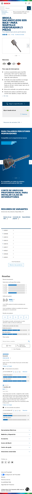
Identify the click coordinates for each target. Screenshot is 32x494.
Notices (3, 477)
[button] (2, 462)
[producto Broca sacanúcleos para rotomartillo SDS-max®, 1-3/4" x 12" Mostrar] (2, 230)
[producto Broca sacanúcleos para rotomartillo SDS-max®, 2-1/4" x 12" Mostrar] (2, 244)
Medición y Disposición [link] (8, 434)
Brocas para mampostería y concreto (5, 12)
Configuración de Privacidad (12, 474)
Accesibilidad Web (6, 482)
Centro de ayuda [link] (6, 447)
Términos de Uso (5, 479)
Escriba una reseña (19, 34)
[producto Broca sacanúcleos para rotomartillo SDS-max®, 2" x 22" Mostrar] (2, 240)
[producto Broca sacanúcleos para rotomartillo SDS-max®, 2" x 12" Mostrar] (2, 237)
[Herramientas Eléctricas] (29, 430)
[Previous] (13, 55)
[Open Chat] (27, 489)
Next (28, 46)
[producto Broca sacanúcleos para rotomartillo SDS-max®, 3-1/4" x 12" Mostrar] (2, 257)
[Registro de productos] (29, 3)
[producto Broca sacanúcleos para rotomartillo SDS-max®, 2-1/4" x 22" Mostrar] (2, 247)
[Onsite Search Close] (25, 8)
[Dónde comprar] (26, 3)
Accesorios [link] (4, 439)
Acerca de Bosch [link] (6, 443)
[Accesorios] (29, 439)
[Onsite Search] (29, 8)
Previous (1, 162)
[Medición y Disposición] (29, 435)
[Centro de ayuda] (29, 447)
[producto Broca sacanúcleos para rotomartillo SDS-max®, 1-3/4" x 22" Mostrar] (2, 233)
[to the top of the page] (29, 484)
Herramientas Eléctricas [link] (8, 430)
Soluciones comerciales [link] (8, 451)
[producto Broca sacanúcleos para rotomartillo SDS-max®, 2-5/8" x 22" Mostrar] (2, 254)
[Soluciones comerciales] (29, 452)
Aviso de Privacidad (6, 472)
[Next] (19, 55)
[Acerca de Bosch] (29, 443)
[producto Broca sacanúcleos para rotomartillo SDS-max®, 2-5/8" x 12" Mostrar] (2, 250)
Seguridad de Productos (7, 484)
